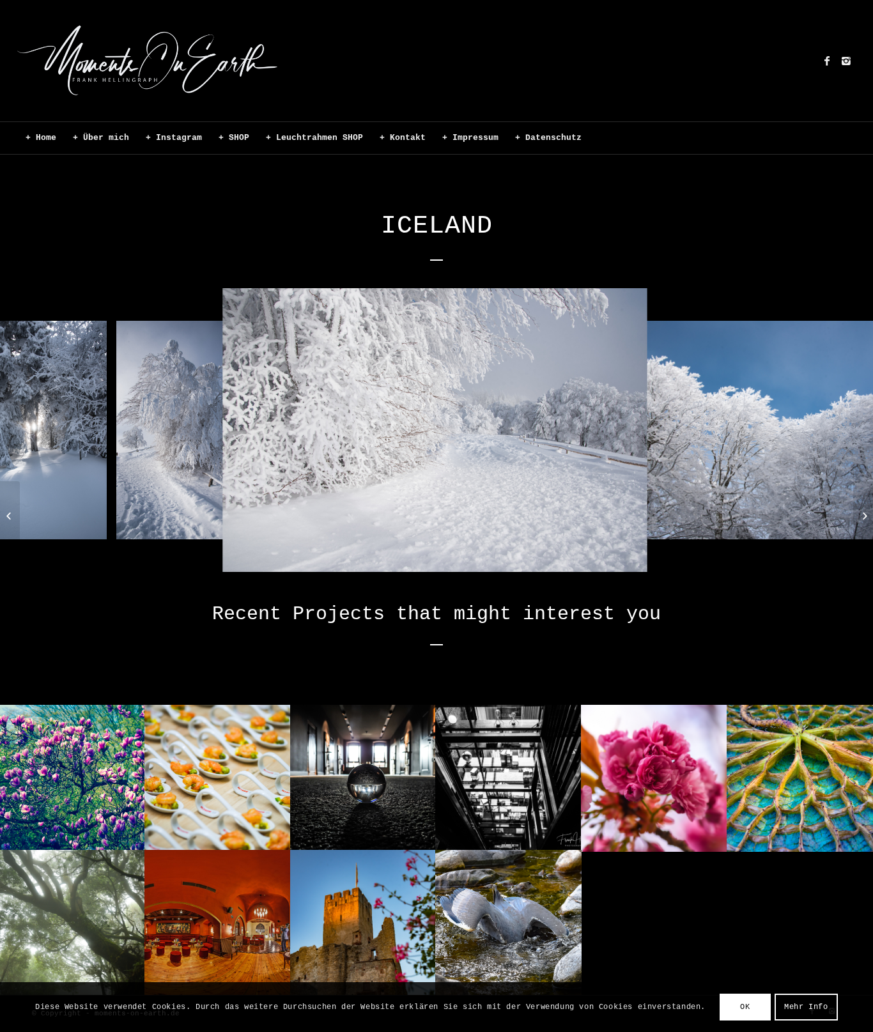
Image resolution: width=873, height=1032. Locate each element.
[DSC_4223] (629, 553)
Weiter (844, 430)
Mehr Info (806, 1007)
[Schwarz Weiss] (863, 516)
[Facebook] (827, 60)
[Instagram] (846, 60)
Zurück (29, 430)
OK (745, 1007)
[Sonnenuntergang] (10, 516)
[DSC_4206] (92, 524)
